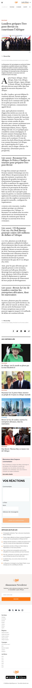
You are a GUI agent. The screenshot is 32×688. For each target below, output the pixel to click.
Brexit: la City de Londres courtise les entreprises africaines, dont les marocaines (15, 291)
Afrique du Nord (5, 632)
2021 (2, 658)
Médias (3, 626)
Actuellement (4, 7)
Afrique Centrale (5, 636)
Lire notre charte (8, 474)
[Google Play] (21, 677)
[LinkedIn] (19, 610)
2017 (2, 665)
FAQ (2, 646)
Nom (4, 505)
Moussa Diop (7, 56)
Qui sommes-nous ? (6, 644)
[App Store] (10, 677)
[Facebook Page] (10, 610)
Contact (3, 649)
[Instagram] (22, 610)
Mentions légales (5, 648)
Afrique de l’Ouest (5, 634)
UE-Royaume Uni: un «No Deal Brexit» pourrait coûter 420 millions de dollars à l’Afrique (16, 231)
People (3, 622)
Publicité (3, 651)
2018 (2, 663)
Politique (12, 7)
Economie (19, 7)
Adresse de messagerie (10, 512)
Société (25, 7)
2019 (2, 661)
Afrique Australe (5, 639)
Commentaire (7, 486)
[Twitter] (13, 610)
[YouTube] (16, 610)
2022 (2, 656)
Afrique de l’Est (5, 637)
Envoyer (16, 599)
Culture (3, 624)
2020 (3, 659)
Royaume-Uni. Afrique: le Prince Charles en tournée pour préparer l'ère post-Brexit (16, 161)
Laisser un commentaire (16, 520)
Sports (3, 627)
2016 (2, 666)
